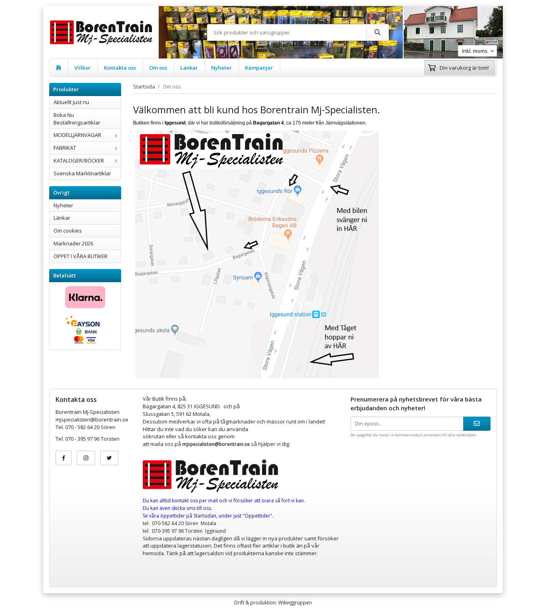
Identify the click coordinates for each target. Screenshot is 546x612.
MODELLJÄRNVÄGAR (77, 134)
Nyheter (221, 67)
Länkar (189, 67)
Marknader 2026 (73, 243)
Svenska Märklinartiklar (82, 173)
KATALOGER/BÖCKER (79, 160)
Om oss (158, 67)
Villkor (82, 67)
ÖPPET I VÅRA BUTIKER (81, 256)
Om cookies (68, 230)
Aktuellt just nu (71, 102)
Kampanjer (259, 67)
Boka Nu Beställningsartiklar (77, 118)
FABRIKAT (65, 147)
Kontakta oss (120, 67)
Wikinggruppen (295, 602)
